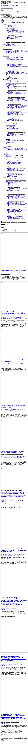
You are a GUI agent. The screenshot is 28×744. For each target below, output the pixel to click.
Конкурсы (11, 554)
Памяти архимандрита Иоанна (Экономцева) (13, 270)
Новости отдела (12, 272)
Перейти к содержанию (6, 1)
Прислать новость (5, 5)
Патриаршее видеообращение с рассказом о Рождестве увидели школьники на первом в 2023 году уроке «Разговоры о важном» (13, 452)
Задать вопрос (14, 5)
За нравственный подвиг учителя (16, 607)
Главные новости (4, 272)
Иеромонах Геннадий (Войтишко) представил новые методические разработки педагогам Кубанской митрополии (13, 313)
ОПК (11, 410)
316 (5, 734)
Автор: (16, 318)
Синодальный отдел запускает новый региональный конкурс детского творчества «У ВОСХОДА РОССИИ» (13, 550)
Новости (7, 664)
